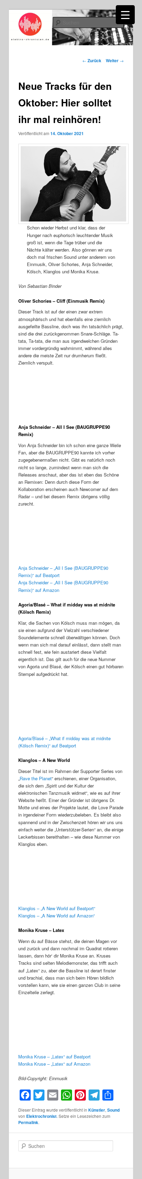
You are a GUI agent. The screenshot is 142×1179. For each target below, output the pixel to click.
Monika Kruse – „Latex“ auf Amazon (54, 1063)
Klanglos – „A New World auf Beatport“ (56, 908)
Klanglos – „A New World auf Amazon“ (56, 915)
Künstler (96, 1110)
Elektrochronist (41, 1116)
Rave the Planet (36, 778)
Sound (113, 1110)
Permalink (28, 1122)
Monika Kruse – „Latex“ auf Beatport (54, 1056)
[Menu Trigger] (125, 14)
